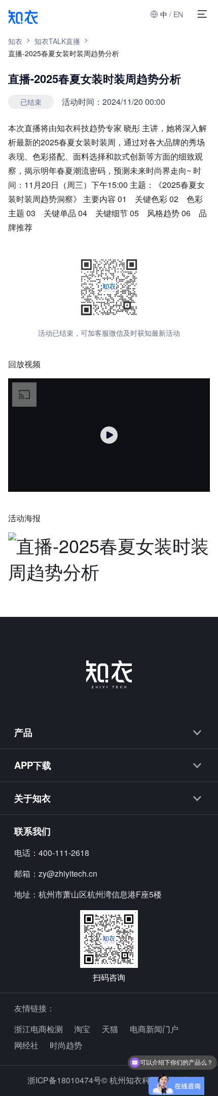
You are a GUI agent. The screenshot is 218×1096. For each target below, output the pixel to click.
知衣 (15, 41)
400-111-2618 (64, 852)
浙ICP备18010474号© (67, 1080)
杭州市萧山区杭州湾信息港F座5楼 (100, 894)
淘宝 (82, 1029)
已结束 (31, 102)
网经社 (26, 1045)
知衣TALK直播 (57, 41)
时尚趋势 (66, 1045)
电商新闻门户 (154, 1029)
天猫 (110, 1029)
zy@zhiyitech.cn (68, 873)
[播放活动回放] (109, 435)
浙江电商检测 (38, 1029)
